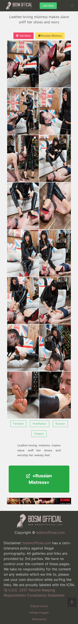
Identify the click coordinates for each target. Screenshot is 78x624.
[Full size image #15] (55, 395)
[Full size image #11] (55, 300)
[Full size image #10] (23, 300)
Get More (25, 35)
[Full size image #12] (23, 347)
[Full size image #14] (23, 395)
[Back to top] (72, 602)
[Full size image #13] (55, 347)
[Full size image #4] (23, 158)
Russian (60, 423)
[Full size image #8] (23, 253)
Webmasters (39, 619)
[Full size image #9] (55, 253)
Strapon (39, 433)
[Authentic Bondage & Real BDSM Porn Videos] (39, 503)
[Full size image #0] (23, 64)
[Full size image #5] (55, 158)
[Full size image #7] (55, 205)
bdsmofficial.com (50, 532)
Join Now (48, 5)
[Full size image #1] (55, 64)
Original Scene (39, 606)
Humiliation (39, 423)
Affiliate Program (39, 612)
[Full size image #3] (55, 111)
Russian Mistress (51, 35)
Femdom (18, 423)
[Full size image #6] (23, 205)
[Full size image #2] (23, 111)
